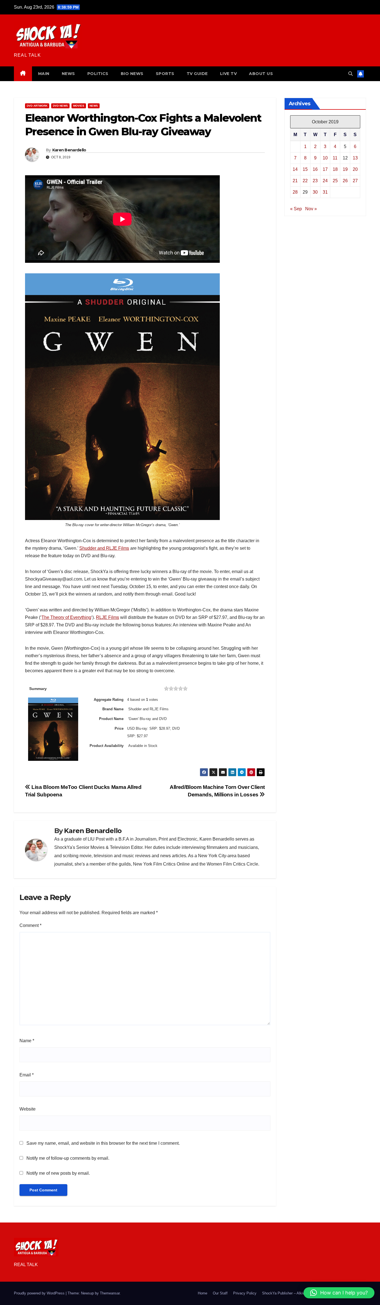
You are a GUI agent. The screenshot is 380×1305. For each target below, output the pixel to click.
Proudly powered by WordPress (40, 1293)
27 (355, 180)
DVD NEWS (60, 105)
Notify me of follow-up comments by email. (67, 1158)
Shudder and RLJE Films (104, 548)
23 (315, 180)
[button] (350, 73)
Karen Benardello (69, 150)
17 (325, 169)
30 (315, 191)
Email (26, 1074)
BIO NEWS (132, 73)
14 (295, 169)
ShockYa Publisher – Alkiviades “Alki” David (297, 1293)
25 (335, 180)
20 (355, 169)
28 (295, 191)
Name (26, 1040)
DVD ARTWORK (37, 105)
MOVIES (78, 105)
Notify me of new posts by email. (58, 1173)
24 (325, 180)
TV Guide (197, 73)
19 (345, 169)
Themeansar (110, 1293)
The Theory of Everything (66, 617)
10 (325, 157)
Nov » (311, 208)
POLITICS (97, 73)
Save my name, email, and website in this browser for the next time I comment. (103, 1143)
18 (335, 169)
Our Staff (220, 1293)
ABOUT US (261, 73)
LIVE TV (228, 73)
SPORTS (165, 73)
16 (315, 169)
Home (202, 1293)
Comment (30, 925)
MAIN (44, 73)
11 (335, 157)
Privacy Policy (244, 1293)
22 (305, 180)
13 (355, 157)
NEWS (68, 73)
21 (295, 180)
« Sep (296, 208)
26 (345, 180)
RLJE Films (107, 617)
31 (325, 191)
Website (27, 1109)
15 (305, 169)
